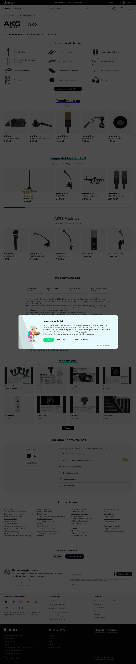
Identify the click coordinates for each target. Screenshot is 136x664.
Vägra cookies (62, 339)
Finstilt (99, 345)
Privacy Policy (107, 345)
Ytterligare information (79, 339)
